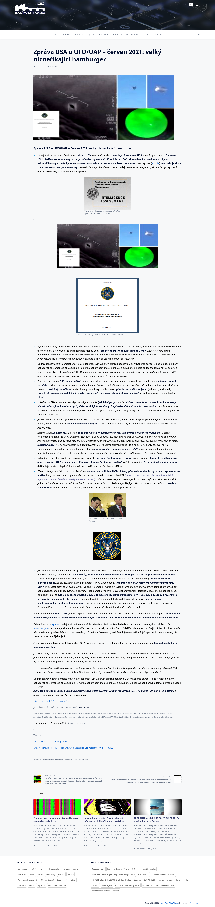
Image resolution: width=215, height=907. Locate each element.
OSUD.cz (95, 885)
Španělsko (22, 874)
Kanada (61, 874)
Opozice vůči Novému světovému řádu (158, 885)
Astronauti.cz (143, 874)
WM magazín (107, 885)
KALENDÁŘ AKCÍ (66, 35)
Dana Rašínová (40, 67)
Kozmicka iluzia (98, 869)
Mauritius (22, 885)
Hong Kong (50, 874)
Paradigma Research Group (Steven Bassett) (36, 880)
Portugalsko (54, 869)
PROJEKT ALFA (91, 35)
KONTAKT (158, 35)
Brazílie (60, 880)
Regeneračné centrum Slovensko (105, 891)
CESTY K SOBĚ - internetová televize (158, 880)
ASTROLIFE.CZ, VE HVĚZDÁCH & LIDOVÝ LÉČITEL (111, 880)
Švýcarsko (41, 885)
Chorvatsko (71, 880)
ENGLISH (149, 35)
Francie (70, 874)
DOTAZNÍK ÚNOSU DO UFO (109, 35)
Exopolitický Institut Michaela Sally (32, 869)
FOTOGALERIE (79, 35)
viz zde (155, 163)
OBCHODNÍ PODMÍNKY (129, 35)
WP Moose (194, 903)
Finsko (40, 874)
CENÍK (142, 35)
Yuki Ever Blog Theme (170, 903)
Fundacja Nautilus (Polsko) (118, 869)
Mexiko (31, 885)
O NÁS (55, 35)
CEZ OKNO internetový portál (127, 885)
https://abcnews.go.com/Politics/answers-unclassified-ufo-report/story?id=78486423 (73, 747)
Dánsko (32, 874)
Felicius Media (182, 880)
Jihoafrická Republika (57, 885)
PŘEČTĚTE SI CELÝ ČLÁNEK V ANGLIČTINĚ (52, 701)
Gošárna (137, 880)
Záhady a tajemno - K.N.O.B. (163, 874)
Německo (66, 869)
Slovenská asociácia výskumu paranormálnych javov (113, 874)
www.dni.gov (41, 628)
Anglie (75, 869)
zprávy (55, 624)
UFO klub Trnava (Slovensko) (144, 869)
